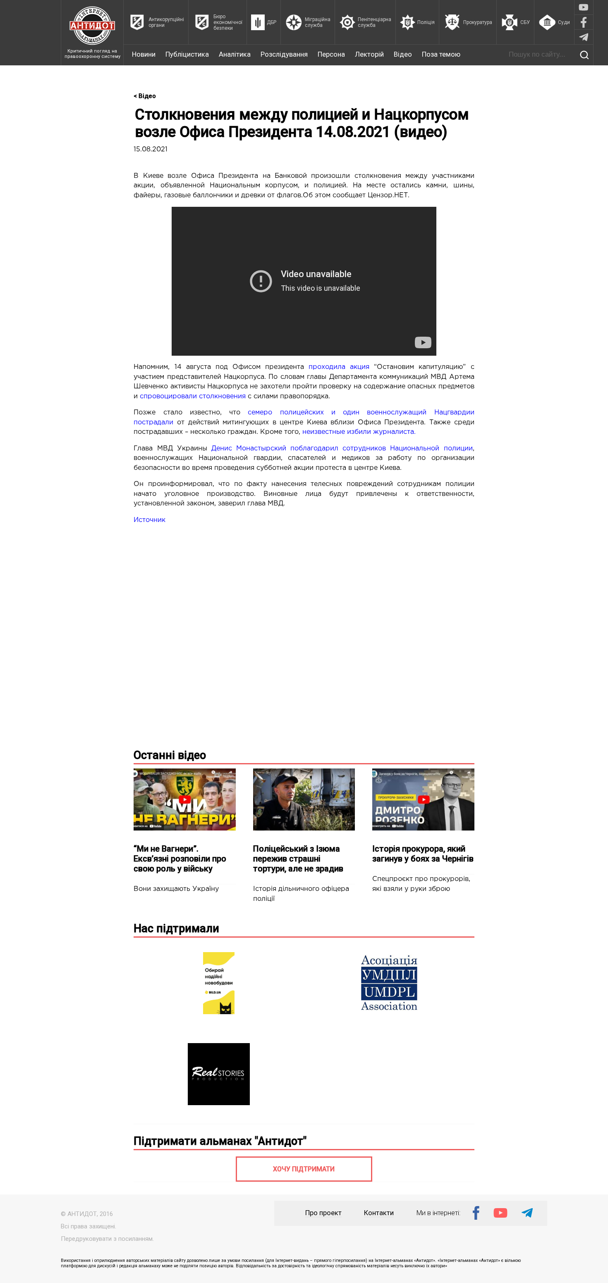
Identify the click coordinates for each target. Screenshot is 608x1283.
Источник (149, 520)
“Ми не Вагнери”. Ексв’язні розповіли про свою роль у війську (180, 859)
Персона (331, 54)
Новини (144, 54)
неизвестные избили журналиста (358, 432)
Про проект (323, 1213)
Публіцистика (187, 54)
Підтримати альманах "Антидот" (220, 1141)
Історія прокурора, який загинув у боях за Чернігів (423, 854)
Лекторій (369, 54)
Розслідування (284, 54)
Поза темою (441, 54)
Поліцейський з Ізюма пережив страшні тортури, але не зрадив (298, 859)
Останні (170, 755)
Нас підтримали (176, 928)
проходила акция (339, 367)
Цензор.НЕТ (388, 195)
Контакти (379, 1213)
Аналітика (235, 54)
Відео (403, 54)
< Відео (145, 96)
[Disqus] (304, 634)
